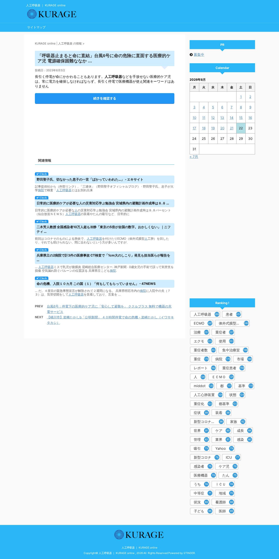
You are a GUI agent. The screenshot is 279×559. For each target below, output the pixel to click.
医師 (226, 511)
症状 (201, 412)
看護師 (224, 502)
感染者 (202, 466)
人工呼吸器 (63, 190)
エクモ (203, 341)
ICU (232, 457)
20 (222, 128)
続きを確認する (104, 98)
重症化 (203, 404)
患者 (233, 314)
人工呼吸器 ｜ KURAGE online (139, 547)
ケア (222, 430)
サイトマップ (36, 27)
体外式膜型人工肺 (234, 323)
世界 (201, 430)
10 (194, 118)
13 (222, 118)
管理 (201, 439)
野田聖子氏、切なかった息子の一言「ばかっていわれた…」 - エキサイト (90, 179)
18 (204, 128)
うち (201, 484)
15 (241, 118)
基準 (245, 386)
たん (229, 475)
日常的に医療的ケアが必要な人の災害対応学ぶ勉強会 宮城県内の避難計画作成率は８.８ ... (103, 203)
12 (213, 118)
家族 (237, 421)
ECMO (203, 323)
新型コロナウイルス (209, 421)
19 (213, 128)
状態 (236, 395)
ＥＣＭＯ (223, 377)
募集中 (199, 54)
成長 (244, 430)
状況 (201, 502)
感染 (244, 439)
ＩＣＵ (224, 484)
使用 (226, 341)
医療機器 (204, 475)
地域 (226, 493)
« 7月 (194, 156)
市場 (244, 359)
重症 (201, 359)
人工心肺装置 (208, 395)
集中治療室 (235, 350)
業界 (222, 439)
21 (231, 128)
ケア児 (227, 466)
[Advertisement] (104, 127)
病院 (41, 190)
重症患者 (233, 368)
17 (194, 128)
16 (250, 118)
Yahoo (224, 448)
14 (231, 118)
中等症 (202, 493)
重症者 (224, 332)
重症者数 (205, 350)
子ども (202, 511)
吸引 (201, 448)
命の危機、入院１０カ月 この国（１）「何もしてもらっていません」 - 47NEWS (96, 284)
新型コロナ (206, 457)
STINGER (189, 553)
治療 (201, 332)
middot (204, 386)
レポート (205, 368)
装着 (222, 412)
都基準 (228, 404)
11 (203, 118)
